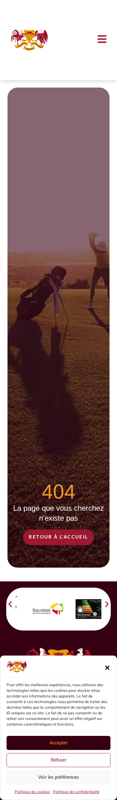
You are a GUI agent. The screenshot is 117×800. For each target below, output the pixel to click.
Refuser (58, 760)
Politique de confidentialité (76, 791)
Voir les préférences (58, 777)
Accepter (59, 743)
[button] (107, 668)
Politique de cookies (32, 791)
